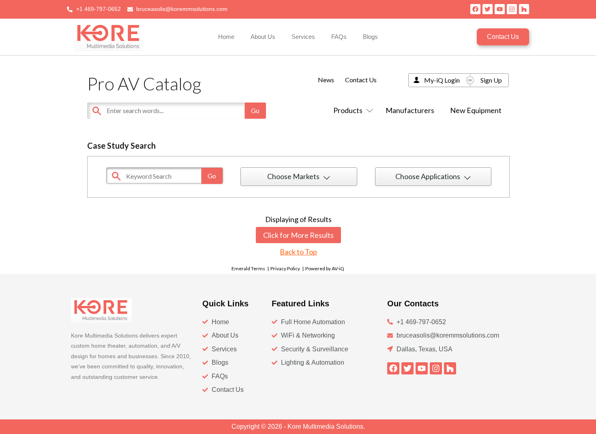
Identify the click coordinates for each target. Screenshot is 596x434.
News (326, 79)
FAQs (339, 36)
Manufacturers (410, 110)
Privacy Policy (285, 268)
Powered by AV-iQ (324, 268)
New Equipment (476, 110)
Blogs (370, 36)
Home (226, 36)
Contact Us (361, 79)
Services (303, 36)
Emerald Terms (248, 268)
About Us (263, 36)
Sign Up (491, 80)
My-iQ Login (442, 80)
